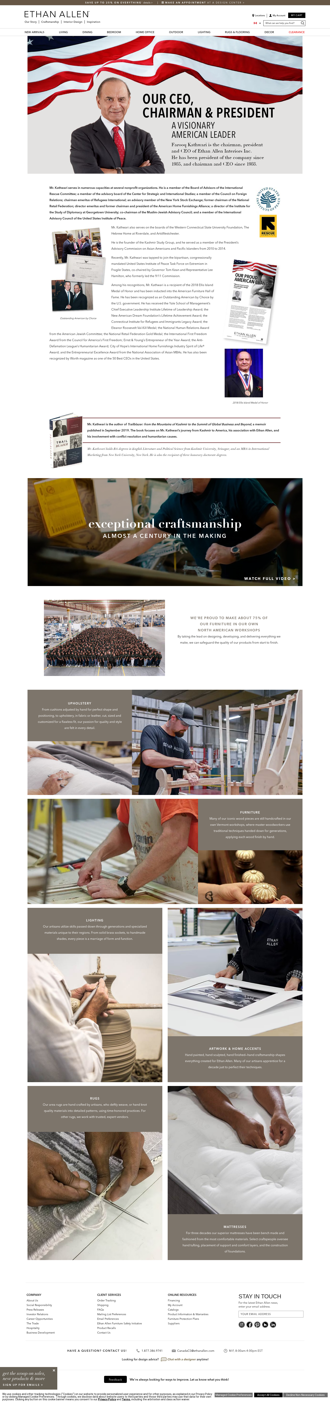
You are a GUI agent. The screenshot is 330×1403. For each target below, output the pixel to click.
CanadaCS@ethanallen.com (195, 1350)
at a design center (204, 2)
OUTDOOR (176, 32)
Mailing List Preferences (111, 1314)
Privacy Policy (107, 1399)
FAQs (100, 1309)
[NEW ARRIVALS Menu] (46, 32)
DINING (87, 32)
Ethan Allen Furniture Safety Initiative (119, 1323)
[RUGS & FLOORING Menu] (252, 32)
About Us (32, 1300)
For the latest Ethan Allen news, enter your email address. (258, 1304)
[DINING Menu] (94, 32)
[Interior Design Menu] (83, 20)
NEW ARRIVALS (34, 32)
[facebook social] (249, 1324)
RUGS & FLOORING (237, 32)
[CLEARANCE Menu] (307, 32)
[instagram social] (242, 1324)
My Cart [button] (296, 15)
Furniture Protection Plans (183, 1319)
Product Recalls (106, 1328)
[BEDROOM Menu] (123, 32)
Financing (174, 1300)
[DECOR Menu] (276, 32)
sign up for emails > (23, 1384)
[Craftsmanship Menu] (60, 20)
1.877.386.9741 (152, 1350)
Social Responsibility (39, 1305)
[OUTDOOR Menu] (185, 32)
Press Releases (35, 1309)
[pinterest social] (257, 1324)
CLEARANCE (297, 32)
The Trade (33, 1323)
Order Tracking (106, 1300)
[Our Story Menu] (37, 20)
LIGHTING (204, 32)
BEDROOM (114, 32)
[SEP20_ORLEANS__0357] (104, 636)
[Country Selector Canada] (257, 23)
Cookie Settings (234, 1395)
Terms (126, 1399)
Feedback (115, 1379)
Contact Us (103, 1332)
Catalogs (173, 1309)
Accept (268, 1395)
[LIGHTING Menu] (212, 32)
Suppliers (174, 1323)
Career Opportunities (40, 1319)
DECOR (269, 32)
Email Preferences (108, 1319)
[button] (277, 17)
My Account (175, 1305)
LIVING (63, 32)
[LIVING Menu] (70, 32)
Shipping (102, 1305)
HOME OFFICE (145, 32)
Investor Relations (37, 1314)
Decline (305, 1395)
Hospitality (33, 1328)
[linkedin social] (273, 1324)
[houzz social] (265, 1324)
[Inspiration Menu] (101, 20)
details (147, 2)
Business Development (41, 1332)
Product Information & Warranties (188, 1314)
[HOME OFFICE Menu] (156, 32)
